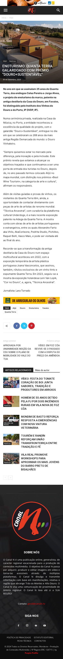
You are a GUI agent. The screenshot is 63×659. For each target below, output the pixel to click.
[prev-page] (5, 478)
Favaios (45, 308)
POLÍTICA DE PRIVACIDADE (19, 637)
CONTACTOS (40, 641)
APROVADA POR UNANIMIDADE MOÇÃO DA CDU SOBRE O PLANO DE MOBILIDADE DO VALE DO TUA (17, 352)
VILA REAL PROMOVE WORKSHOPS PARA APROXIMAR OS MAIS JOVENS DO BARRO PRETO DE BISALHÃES (40, 462)
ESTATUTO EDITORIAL (44, 637)
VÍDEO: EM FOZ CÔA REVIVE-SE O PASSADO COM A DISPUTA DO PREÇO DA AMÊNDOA (47, 350)
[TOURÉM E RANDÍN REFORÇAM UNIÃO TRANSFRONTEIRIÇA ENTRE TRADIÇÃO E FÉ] (11, 439)
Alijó (11, 17)
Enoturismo (34, 308)
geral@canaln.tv (36, 603)
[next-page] (10, 478)
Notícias (12, 61)
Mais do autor (42, 370)
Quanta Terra (10, 312)
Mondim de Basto (8, 424)
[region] (31, 3)
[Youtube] (44, 625)
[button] (5, 10)
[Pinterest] (31, 326)
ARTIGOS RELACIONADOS (18, 370)
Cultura (7, 386)
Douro (22, 308)
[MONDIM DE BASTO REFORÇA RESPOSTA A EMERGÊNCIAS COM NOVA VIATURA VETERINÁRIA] (11, 420)
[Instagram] (27, 625)
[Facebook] (16, 326)
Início (4, 17)
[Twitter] (24, 326)
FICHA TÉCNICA (24, 641)
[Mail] (36, 625)
